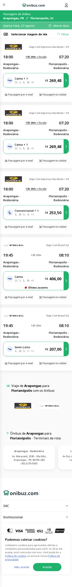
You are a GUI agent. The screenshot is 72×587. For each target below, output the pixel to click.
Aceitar (47, 567)
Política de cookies (15, 556)
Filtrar (65, 34)
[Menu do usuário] (66, 5)
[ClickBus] (17, 492)
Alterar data (61, 25)
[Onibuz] (33, 5)
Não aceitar (21, 567)
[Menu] (4, 5)
